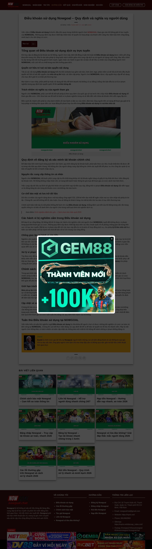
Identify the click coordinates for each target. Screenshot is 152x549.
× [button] (112, 238)
